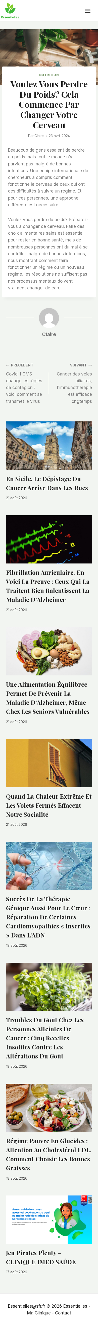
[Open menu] (90, 10)
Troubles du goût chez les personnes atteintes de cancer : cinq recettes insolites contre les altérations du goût (45, 1038)
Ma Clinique (39, 1312)
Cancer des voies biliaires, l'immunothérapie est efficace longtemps (74, 383)
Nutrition (49, 75)
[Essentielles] (10, 11)
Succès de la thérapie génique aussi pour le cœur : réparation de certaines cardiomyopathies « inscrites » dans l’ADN (48, 917)
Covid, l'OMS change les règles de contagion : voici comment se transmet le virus (24, 383)
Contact (63, 1312)
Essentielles (75, 1306)
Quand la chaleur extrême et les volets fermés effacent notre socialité (49, 805)
